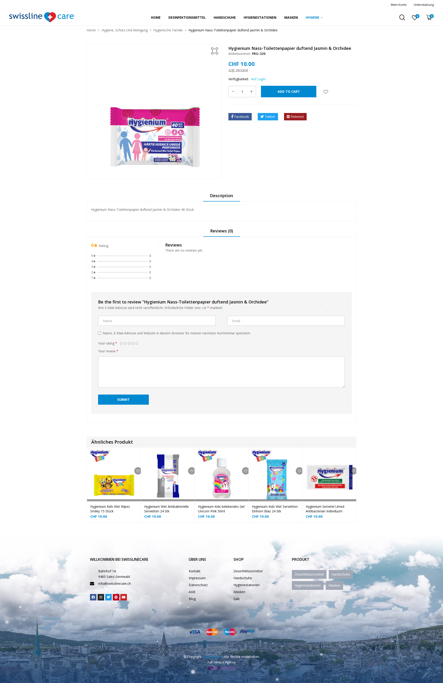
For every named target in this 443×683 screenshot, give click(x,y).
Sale (236, 599)
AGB (192, 592)
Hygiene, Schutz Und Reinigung (125, 30)
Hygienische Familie (168, 30)
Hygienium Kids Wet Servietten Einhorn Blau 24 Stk (275, 508)
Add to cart (289, 91)
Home (156, 17)
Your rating (107, 343)
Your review (108, 351)
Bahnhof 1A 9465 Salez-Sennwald (114, 574)
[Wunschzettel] (326, 91)
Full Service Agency (221, 662)
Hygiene (312, 17)
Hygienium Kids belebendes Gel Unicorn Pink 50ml (221, 508)
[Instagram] (101, 597)
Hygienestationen (260, 17)
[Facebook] (93, 597)
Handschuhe (225, 17)
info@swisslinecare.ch (114, 583)
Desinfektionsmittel (187, 17)
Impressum (197, 578)
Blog (192, 599)
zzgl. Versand (238, 70)
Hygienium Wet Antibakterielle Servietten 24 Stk (166, 508)
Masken (291, 17)
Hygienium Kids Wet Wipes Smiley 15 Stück (110, 508)
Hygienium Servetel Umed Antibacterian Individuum (325, 508)
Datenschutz (198, 585)
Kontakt (195, 571)
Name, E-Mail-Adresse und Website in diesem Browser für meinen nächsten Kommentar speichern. (177, 333)
